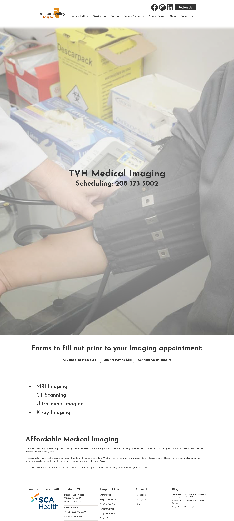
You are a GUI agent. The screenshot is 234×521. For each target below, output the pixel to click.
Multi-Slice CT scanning (156, 448)
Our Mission (106, 494)
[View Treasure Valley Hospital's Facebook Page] (154, 7)
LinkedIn (140, 504)
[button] (87, 17)
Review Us (185, 7)
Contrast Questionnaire (154, 360)
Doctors (115, 16)
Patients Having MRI (117, 360)
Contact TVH (188, 16)
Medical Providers (108, 504)
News (173, 16)
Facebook (141, 494)
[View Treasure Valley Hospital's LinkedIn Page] (170, 7)
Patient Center (132, 16)
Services (97, 16)
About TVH (78, 16)
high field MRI (137, 448)
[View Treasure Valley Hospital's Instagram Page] (162, 7)
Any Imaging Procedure (79, 360)
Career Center (157, 16)
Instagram (141, 499)
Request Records (108, 513)
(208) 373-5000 (78, 511)
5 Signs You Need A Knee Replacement (186, 507)
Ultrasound (173, 448)
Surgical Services (108, 499)
